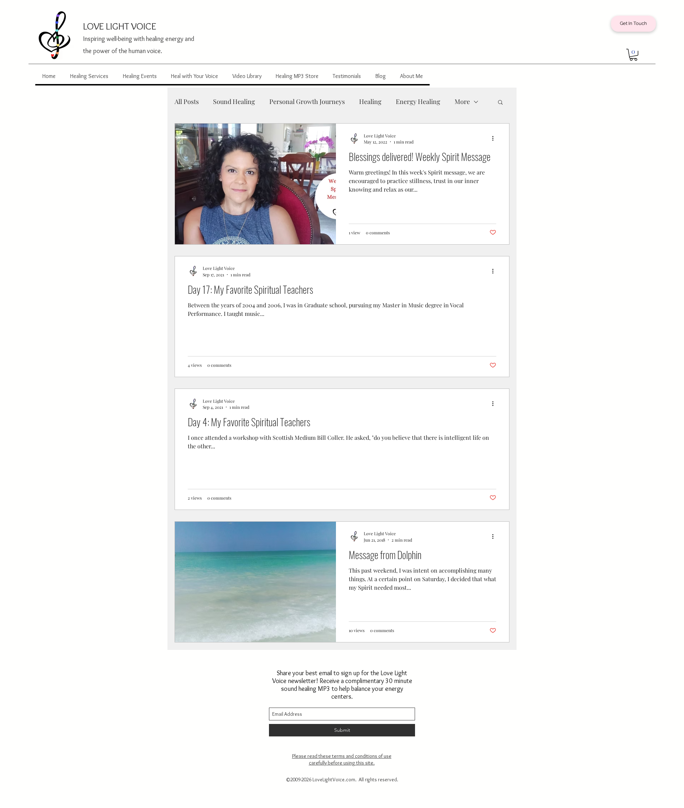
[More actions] (495, 138)
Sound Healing (234, 101)
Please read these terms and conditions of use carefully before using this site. (342, 759)
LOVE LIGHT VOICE (119, 26)
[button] (633, 55)
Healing (370, 101)
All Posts (187, 101)
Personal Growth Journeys (307, 101)
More (462, 101)
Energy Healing (418, 101)
